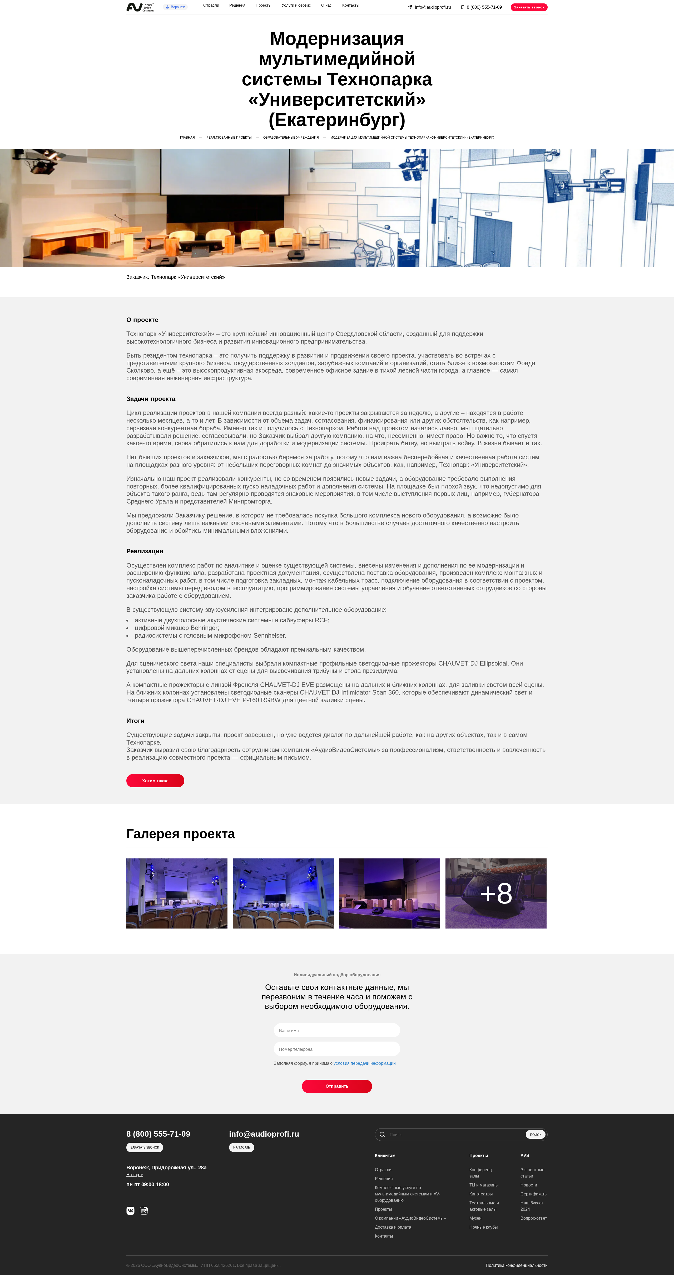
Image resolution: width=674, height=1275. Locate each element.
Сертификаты (534, 1194)
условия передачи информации (365, 1063)
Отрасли (383, 1169)
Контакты (384, 1236)
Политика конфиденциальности (517, 1265)
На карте (134, 1175)
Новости (529, 1185)
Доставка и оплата (393, 1227)
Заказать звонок (529, 7)
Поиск (535, 1135)
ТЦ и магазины (484, 1185)
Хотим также (155, 781)
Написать (241, 1147)
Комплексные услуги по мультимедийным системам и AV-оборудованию (407, 1194)
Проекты (383, 1209)
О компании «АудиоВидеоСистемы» (410, 1218)
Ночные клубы (483, 1227)
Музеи (475, 1218)
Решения (384, 1178)
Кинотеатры (481, 1194)
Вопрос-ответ (534, 1218)
